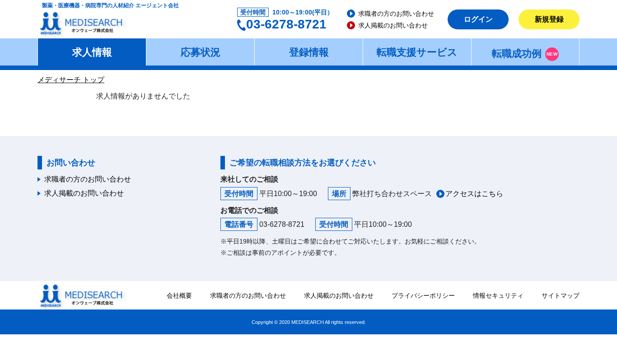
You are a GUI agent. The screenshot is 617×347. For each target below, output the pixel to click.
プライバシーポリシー (423, 295)
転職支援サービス (417, 52)
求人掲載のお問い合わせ (393, 25)
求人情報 (92, 52)
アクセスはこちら (474, 193)
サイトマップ (561, 295)
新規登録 (549, 19)
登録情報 (309, 52)
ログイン (478, 19)
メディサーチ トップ (70, 80)
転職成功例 (524, 53)
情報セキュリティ (498, 295)
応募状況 (200, 52)
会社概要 (179, 295)
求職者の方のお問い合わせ (396, 13)
